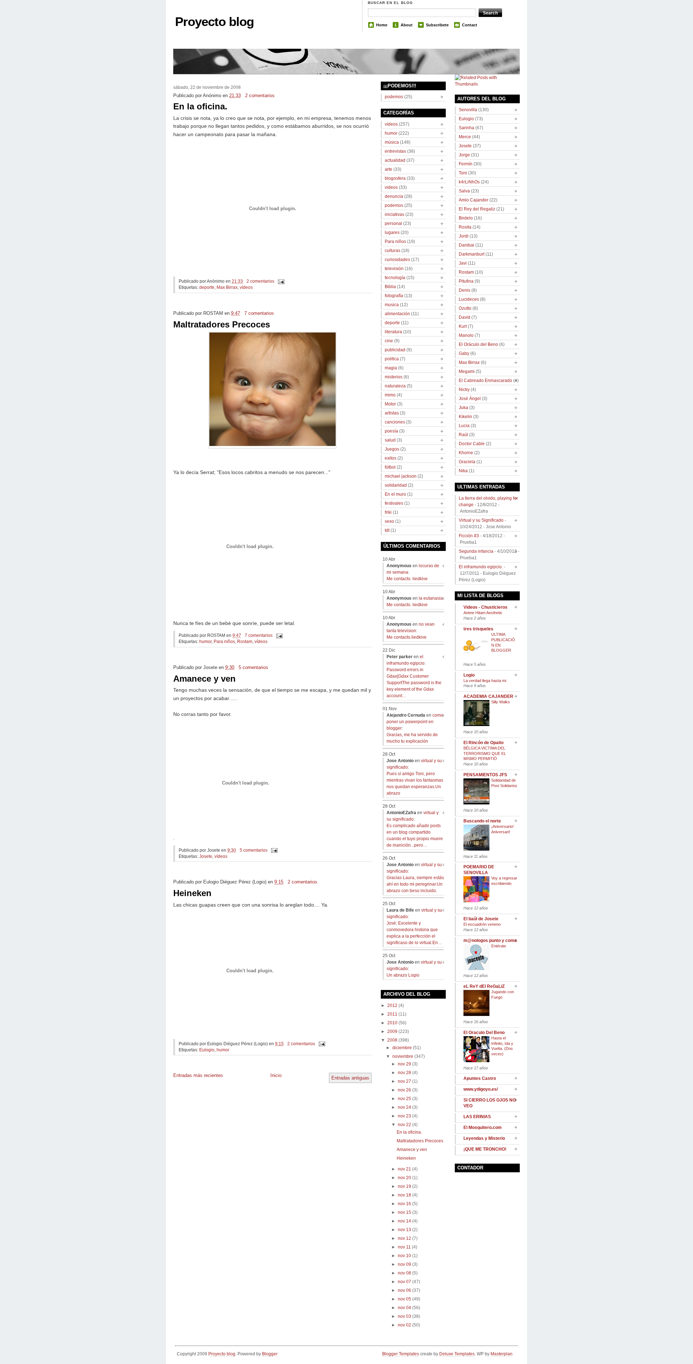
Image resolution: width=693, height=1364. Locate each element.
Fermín (465, 163)
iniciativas (394, 214)
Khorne (466, 452)
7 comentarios (259, 313)
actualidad (395, 160)
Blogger (270, 1353)
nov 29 (404, 1064)
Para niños (224, 641)
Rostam (244, 641)
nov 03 (404, 1316)
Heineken (192, 893)
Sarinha (466, 127)
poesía (391, 431)
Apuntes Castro (479, 1078)
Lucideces (469, 299)
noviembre (402, 1056)
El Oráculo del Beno (478, 344)
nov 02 (404, 1325)
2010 (392, 1022)
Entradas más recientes (198, 1075)
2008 (392, 1040)
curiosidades (397, 259)
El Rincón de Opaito (483, 742)
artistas (392, 413)
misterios (393, 376)
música (392, 142)
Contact (469, 25)
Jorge (464, 154)
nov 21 (404, 1169)
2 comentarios (260, 95)
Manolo (466, 335)
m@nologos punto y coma (490, 940)
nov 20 (404, 1177)
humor (205, 641)
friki (388, 512)
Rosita (465, 227)
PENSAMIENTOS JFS (485, 774)
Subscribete (437, 25)
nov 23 (404, 1115)
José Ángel (470, 398)
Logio (469, 675)
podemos (394, 96)
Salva (464, 191)
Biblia (390, 286)
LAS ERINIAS (477, 1116)
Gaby (464, 353)
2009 (392, 1031)
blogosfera (395, 178)
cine (389, 340)
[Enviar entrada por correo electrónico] (280, 281)
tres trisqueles (478, 628)
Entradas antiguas (350, 1078)
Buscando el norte (482, 821)
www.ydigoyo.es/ (480, 1089)
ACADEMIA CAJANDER (488, 696)
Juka (463, 407)
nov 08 (404, 1273)
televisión (394, 268)
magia (391, 367)
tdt (387, 530)
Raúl (463, 434)
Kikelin (465, 416)
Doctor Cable (472, 443)
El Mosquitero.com (482, 1127)
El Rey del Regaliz (477, 209)
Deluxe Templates (457, 1353)
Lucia (464, 425)
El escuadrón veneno (482, 924)
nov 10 (404, 1255)
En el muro (395, 494)
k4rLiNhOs (469, 181)
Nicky (464, 389)
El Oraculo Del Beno (484, 1032)
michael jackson (401, 476)
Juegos (392, 449)
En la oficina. (200, 106)
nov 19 (404, 1186)
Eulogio (206, 1049)
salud (390, 440)
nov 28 (404, 1072)
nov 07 (404, 1281)
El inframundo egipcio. (481, 566)
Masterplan (502, 1353)
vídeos (246, 287)
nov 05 (404, 1299)
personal (393, 223)
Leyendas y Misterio (484, 1138)
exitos (390, 458)
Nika (463, 470)
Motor (390, 404)
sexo (389, 521)
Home (381, 25)
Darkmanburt (471, 254)
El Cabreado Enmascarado (485, 380)
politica (392, 358)
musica (392, 304)
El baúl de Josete (480, 918)
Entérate (498, 946)
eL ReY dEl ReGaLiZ (484, 986)
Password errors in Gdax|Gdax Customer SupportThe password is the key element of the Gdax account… (414, 682)
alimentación (397, 313)
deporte (206, 287)
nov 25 (404, 1098)
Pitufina (466, 281)
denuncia (394, 196)
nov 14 (404, 1221)
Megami (467, 371)
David (464, 317)
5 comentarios (253, 667)
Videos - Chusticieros (485, 607)
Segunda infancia (476, 551)
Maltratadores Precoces (221, 324)
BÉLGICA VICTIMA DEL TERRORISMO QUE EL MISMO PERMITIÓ (484, 753)
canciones (395, 422)
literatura (393, 331)
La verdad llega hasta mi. (485, 680)
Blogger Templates (400, 1353)
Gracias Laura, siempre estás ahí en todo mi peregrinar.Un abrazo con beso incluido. (415, 884)
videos (391, 187)
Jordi (463, 236)
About (407, 25)
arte (388, 169)
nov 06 (404, 1290)
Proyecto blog (214, 21)
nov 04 (404, 1307)
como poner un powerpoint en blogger (415, 722)
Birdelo (466, 218)
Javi (463, 263)
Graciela (467, 461)
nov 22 (404, 1124)
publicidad (395, 349)
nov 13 (404, 1229)
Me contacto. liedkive (407, 578)
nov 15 (404, 1212)
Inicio (276, 1075)
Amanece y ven (204, 678)
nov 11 (404, 1247)
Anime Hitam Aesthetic (482, 613)
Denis (464, 290)
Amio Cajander (473, 200)
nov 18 (404, 1195)
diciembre (402, 1047)
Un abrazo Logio (403, 975)
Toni (463, 172)
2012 (392, 1005)
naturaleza (395, 385)
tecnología (395, 277)
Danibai (466, 245)
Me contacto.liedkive (407, 637)
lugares (392, 232)
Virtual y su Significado (481, 520)
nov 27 (404, 1081)
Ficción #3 (469, 535)
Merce (465, 136)
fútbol (390, 467)
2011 (392, 1014)
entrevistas (395, 151)
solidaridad (396, 485)
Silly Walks (500, 702)
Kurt (463, 326)
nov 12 (404, 1238)
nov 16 (404, 1203)
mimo (390, 395)
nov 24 (404, 1107)
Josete (205, 856)
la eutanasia (431, 598)
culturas (392, 250)
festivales (394, 503)
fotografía (394, 295)
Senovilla (468, 109)
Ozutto (465, 308)
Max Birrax (227, 287)
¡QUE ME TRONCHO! (484, 1149)
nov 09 (404, 1264)
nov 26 (404, 1089)
